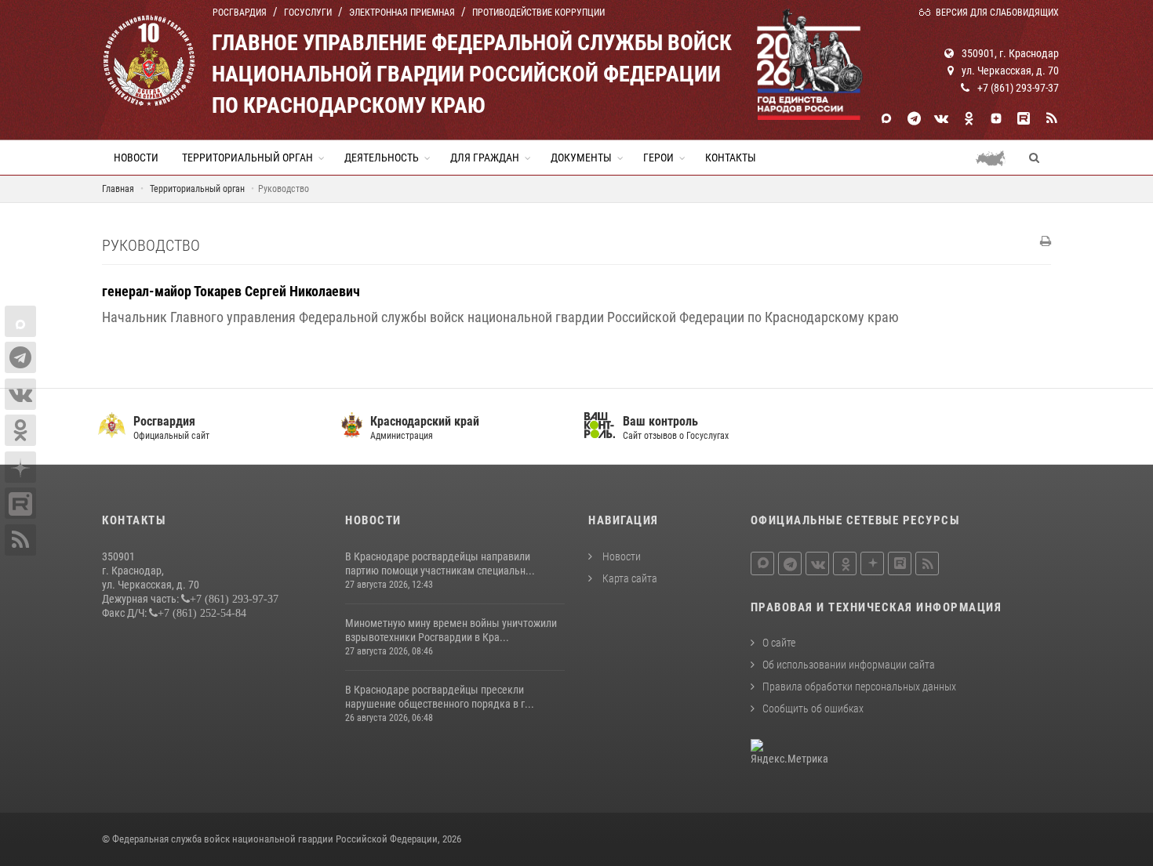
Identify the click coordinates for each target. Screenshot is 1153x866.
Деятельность (381, 157)
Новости (136, 157)
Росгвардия (240, 12)
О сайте (778, 642)
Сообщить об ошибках (813, 708)
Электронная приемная (402, 12)
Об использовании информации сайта (848, 664)
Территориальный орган (247, 157)
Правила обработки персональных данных (859, 686)
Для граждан (484, 157)
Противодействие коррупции (538, 12)
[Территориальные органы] (996, 157)
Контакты (730, 157)
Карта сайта (628, 578)
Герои (658, 157)
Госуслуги (308, 12)
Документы (581, 157)
